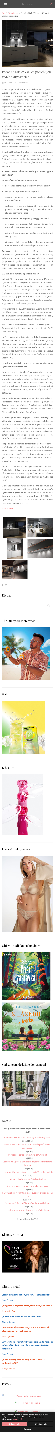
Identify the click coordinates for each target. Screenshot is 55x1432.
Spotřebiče (13, 13)
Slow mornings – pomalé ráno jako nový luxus (27, 1186)
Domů (4, 13)
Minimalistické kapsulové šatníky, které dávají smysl (27, 1137)
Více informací (17, 1419)
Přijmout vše (14, 1424)
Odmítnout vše (40, 1424)
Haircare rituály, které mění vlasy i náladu (27, 1179)
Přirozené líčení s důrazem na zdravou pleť (27, 1154)
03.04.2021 (8, 83)
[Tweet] (6, 584)
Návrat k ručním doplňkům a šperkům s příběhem (27, 1203)
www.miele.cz (8, 508)
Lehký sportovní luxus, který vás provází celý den (27, 1210)
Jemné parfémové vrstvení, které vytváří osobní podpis (28, 1172)
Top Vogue (27, 4)
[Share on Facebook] (2, 584)
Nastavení (27, 1429)
